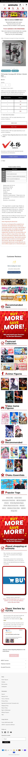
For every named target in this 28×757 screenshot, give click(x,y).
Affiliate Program (5, 712)
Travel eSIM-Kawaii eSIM (7, 722)
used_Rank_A (15, 70)
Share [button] (3, 160)
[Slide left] (11, 68)
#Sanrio (4, 508)
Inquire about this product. (8, 114)
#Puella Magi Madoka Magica (17, 503)
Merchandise (4, 684)
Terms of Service (5, 698)
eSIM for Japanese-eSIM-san (8, 724)
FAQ (3, 714)
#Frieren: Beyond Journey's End (11, 505)
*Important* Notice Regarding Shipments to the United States (14, 135)
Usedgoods (4, 686)
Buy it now (14, 126)
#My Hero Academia (21, 500)
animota (12, 754)
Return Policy (5, 707)
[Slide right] (16, 68)
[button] (4, 5)
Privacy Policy (5, 701)
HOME (2, 38)
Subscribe (6, 742)
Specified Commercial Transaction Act (10, 703)
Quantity (2, 82)
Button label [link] (14, 655)
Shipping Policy (5, 705)
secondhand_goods (6, 70)
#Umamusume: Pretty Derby (8, 500)
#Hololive (6, 503)
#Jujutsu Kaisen (18, 497)
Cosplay (3, 682)
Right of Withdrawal (6, 710)
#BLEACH (23, 508)
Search (3, 694)
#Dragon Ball (14, 510)
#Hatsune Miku (9, 497)
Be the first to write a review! (14, 272)
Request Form (5, 696)
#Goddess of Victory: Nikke (13, 508)
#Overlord (22, 505)
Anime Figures (5, 679)
